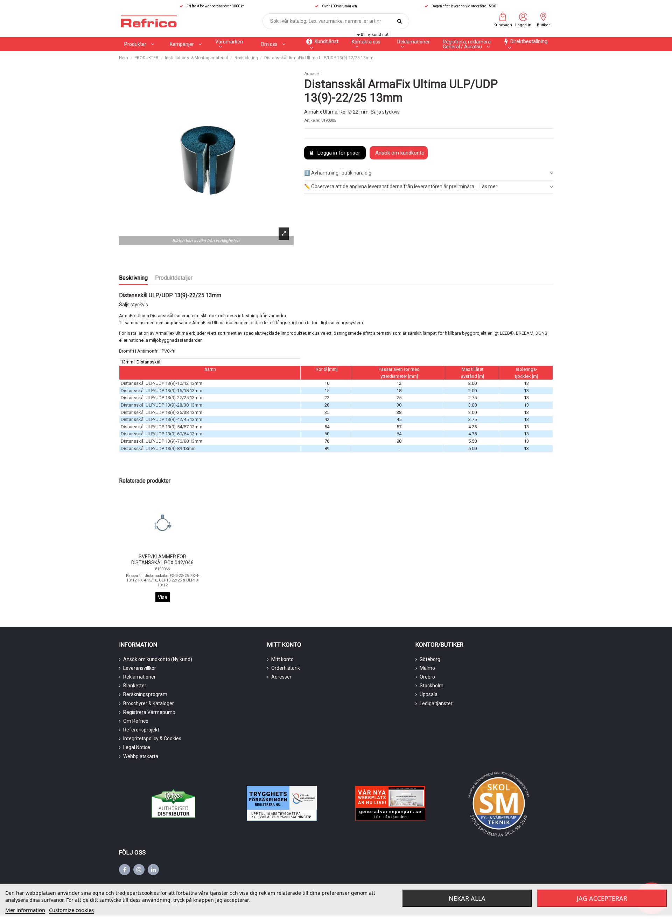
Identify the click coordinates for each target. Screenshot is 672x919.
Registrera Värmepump (149, 712)
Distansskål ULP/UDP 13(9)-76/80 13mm (161, 441)
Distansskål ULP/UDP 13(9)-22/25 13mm (161, 397)
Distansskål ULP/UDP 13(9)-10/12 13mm (161, 383)
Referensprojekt (141, 730)
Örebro (427, 677)
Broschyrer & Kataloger (148, 703)
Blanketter (134, 685)
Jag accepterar (602, 898)
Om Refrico (135, 721)
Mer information (25, 909)
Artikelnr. (312, 120)
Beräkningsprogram (145, 694)
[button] (185, 44)
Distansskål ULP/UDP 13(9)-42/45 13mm (161, 419)
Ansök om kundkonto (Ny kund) (157, 659)
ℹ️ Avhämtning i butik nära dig (337, 173)
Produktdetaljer (173, 277)
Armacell (312, 74)
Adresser (281, 677)
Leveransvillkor (139, 668)
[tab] (428, 174)
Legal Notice (136, 747)
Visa (162, 597)
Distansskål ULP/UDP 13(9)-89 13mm (158, 448)
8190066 (162, 569)
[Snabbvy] (167, 549)
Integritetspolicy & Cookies (152, 738)
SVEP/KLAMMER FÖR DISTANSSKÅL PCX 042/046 (162, 559)
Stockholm (431, 685)
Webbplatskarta (140, 756)
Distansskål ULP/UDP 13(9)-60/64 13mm (161, 433)
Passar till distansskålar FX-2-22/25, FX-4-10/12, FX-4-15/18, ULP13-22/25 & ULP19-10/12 (162, 580)
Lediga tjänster (436, 703)
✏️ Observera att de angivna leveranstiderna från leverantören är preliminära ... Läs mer (400, 186)
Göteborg (430, 659)
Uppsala (429, 694)
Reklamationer (139, 677)
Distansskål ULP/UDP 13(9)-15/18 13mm (161, 390)
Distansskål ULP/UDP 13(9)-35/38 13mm (161, 412)
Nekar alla (467, 898)
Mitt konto (282, 659)
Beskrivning (133, 277)
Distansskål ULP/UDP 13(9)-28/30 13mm (161, 405)
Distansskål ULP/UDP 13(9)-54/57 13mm (161, 426)
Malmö (427, 668)
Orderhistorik (285, 668)
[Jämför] (157, 549)
